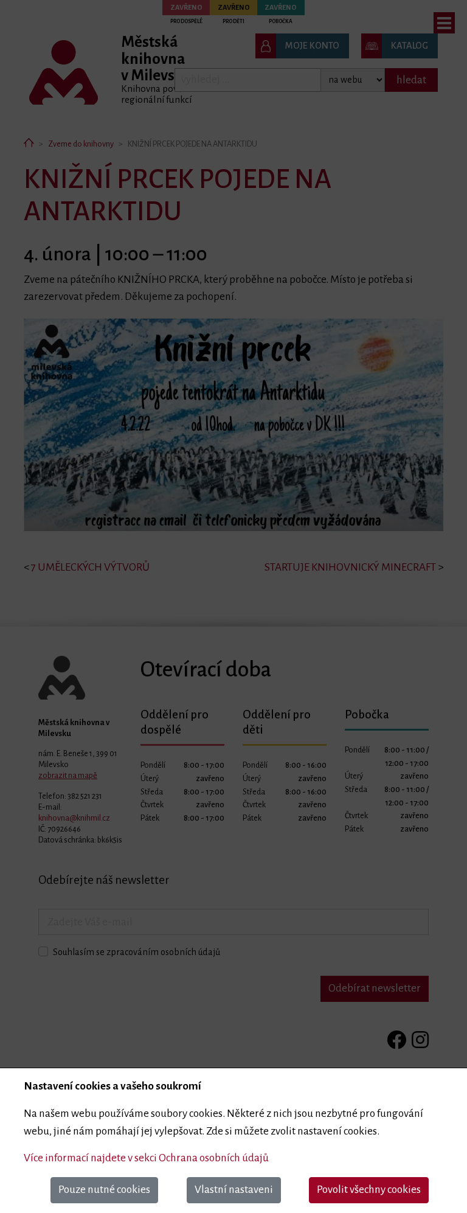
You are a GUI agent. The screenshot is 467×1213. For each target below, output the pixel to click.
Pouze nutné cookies (104, 1189)
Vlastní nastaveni (234, 1189)
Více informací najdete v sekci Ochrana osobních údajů (146, 1158)
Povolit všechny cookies (369, 1189)
